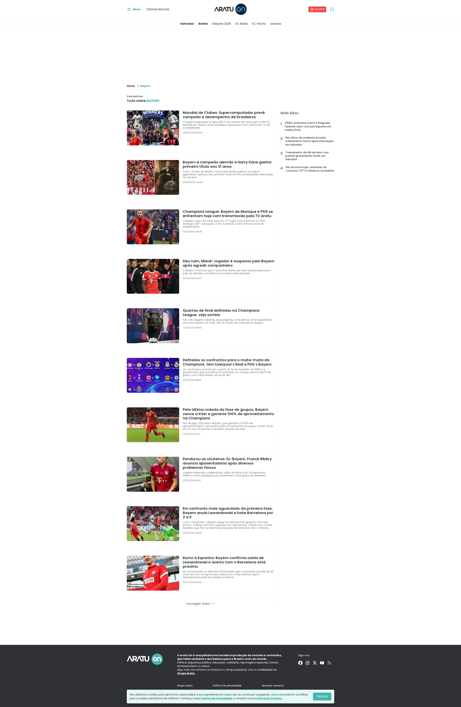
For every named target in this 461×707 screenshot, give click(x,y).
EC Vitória (259, 24)
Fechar (322, 696)
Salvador (187, 24)
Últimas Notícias (157, 9)
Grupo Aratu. (186, 673)
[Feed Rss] (329, 663)
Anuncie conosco (273, 685)
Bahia (203, 24)
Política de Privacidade (216, 698)
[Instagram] (307, 663)
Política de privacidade (227, 685)
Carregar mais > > (200, 604)
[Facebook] (300, 663)
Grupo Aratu (185, 685)
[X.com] (315, 663)
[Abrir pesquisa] (332, 9)
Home (131, 86)
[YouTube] (322, 663)
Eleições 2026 (221, 24)
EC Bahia (241, 24)
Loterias (275, 24)
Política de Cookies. (268, 698)
